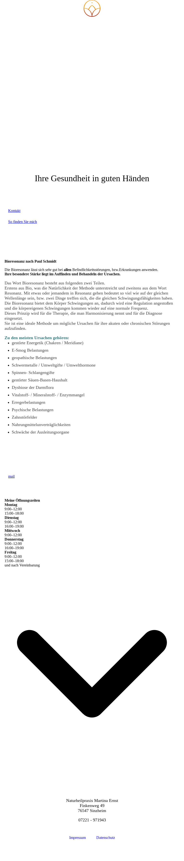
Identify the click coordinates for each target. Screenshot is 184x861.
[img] (92, 8)
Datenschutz (105, 838)
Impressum (78, 838)
